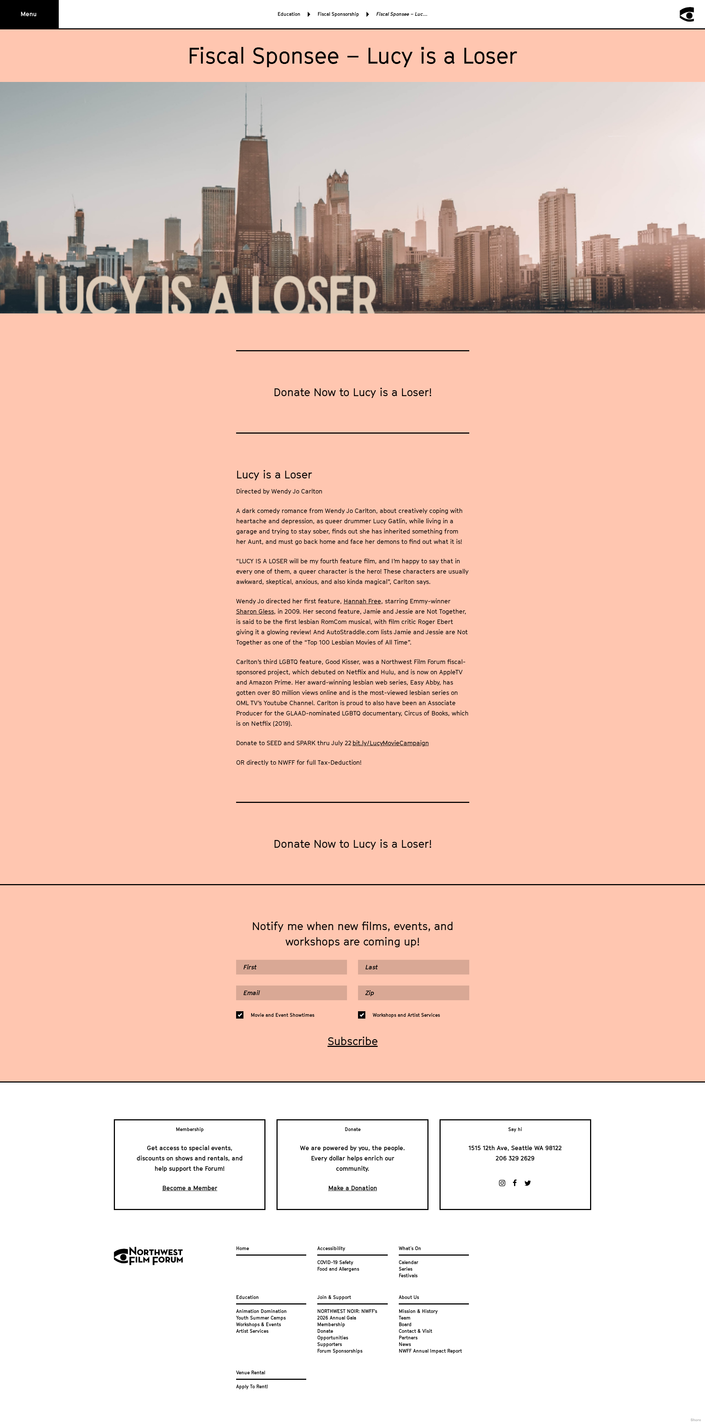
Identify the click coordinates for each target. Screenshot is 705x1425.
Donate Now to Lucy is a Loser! (353, 392)
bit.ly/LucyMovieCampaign (390, 743)
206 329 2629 (515, 1158)
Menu (29, 14)
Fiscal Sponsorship (338, 14)
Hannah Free (362, 601)
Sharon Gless (255, 611)
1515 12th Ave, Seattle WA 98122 (515, 1148)
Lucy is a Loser (274, 474)
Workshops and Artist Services (406, 1015)
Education (289, 14)
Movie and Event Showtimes (282, 1015)
